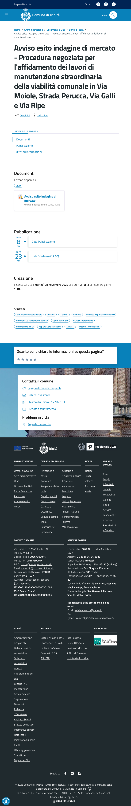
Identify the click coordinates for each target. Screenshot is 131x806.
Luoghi (106, 479)
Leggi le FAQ (20, 684)
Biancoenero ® (92, 793)
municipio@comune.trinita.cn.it (37, 568)
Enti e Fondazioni (23, 491)
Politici (17, 506)
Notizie (88, 471)
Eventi (106, 474)
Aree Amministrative (25, 476)
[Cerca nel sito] (113, 15)
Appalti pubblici (49, 496)
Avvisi (88, 491)
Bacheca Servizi (22, 719)
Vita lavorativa (70, 527)
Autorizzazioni (48, 501)
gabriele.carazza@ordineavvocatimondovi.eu (90, 618)
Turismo (66, 522)
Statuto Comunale (24, 724)
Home (17, 30)
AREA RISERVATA (65, 801)
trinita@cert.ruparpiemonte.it (36, 564)
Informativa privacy (24, 730)
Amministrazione (33, 30)
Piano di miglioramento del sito (23, 674)
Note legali (20, 735)
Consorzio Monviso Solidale (81, 648)
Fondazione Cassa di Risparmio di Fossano (63, 643)
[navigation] (6, 15)
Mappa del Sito (22, 760)
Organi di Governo (23, 471)
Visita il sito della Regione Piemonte (60, 638)
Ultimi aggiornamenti (25, 750)
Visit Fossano (74, 638)
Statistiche (20, 755)
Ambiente (46, 481)
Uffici (16, 481)
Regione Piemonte (22, 4)
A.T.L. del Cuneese (76, 653)
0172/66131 (25, 553)
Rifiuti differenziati (76, 643)
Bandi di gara (76, 30)
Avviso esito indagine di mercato (40, 198)
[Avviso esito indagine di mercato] (20, 196)
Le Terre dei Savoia (50, 648)
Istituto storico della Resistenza (83, 658)
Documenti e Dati (55, 30)
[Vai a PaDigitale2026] (97, 447)
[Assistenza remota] (89, 789)
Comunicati (91, 486)
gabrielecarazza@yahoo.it (88, 610)
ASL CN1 (45, 658)
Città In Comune (77, 789)
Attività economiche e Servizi (109, 515)
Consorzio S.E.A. (49, 653)
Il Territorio (108, 484)
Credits (17, 745)
